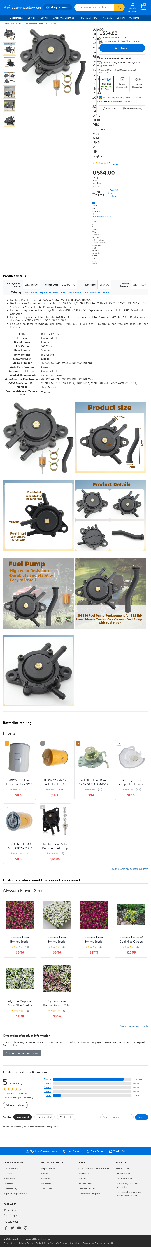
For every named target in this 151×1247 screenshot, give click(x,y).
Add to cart (122, 48)
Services (32, 17)
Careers (121, 17)
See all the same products (134, 1026)
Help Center (73, 1151)
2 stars (47, 1091)
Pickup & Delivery (88, 17)
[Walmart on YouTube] (19, 1228)
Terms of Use (122, 1168)
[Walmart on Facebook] (6, 1228)
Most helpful (66, 1117)
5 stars (47, 1079)
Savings (44, 17)
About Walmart (12, 1168)
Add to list (111, 108)
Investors (8, 1183)
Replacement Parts (33, 23)
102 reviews (116, 163)
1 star (48, 1095)
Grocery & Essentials (63, 17)
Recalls (82, 1178)
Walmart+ (46, 1183)
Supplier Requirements (15, 1193)
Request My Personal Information (127, 1185)
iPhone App (10, 1210)
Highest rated (44, 1117)
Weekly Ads (119, 1151)
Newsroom (9, 1178)
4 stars (47, 1083)
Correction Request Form (22, 1053)
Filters (106, 292)
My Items (134, 17)
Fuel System (51, 23)
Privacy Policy (123, 1173)
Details (126, 101)
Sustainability (10, 1188)
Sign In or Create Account (43, 1151)
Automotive (16, 23)
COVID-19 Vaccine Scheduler (93, 1168)
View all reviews (15, 1105)
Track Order (97, 1151)
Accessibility (85, 1183)
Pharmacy (107, 17)
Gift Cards (46, 1188)
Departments (16, 17)
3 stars (47, 1087)
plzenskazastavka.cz (102, 216)
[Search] (119, 7)
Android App (10, 1215)
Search (141, 1117)
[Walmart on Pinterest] (26, 1228)
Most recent (22, 1117)
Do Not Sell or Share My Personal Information (128, 1193)
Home (6, 23)
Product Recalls (86, 1188)
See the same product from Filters (129, 868)
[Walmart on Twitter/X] (12, 1228)
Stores (44, 1173)
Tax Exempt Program (89, 1193)
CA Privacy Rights (125, 1178)
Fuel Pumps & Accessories (87, 292)
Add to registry (134, 108)
